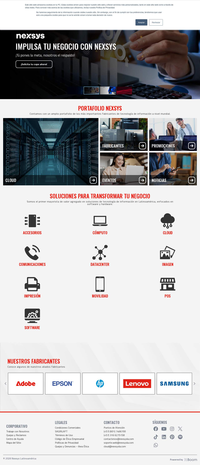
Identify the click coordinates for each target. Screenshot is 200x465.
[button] (5, 384)
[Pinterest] (172, 437)
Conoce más (28, 70)
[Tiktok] (155, 437)
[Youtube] (164, 429)
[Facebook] (155, 429)
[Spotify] (180, 437)
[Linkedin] (164, 437)
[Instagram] (172, 429)
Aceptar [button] (141, 22)
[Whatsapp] (155, 445)
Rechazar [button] (156, 22)
